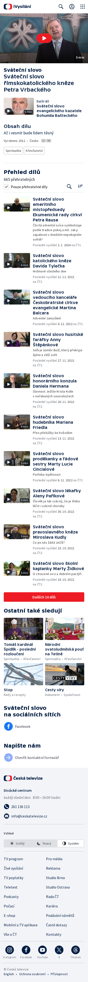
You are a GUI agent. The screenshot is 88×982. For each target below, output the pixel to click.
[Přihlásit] (71, 6)
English (9, 974)
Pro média (54, 858)
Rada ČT (52, 896)
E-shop (9, 915)
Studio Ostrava (58, 887)
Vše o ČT (10, 934)
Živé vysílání (13, 868)
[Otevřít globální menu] (82, 6)
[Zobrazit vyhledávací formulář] (61, 6)
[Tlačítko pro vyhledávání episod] (69, 186)
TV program (13, 858)
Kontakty (53, 934)
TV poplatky (13, 877)
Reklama (53, 868)
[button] (44, 38)
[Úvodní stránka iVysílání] (17, 6)
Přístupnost (59, 974)
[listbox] (44, 843)
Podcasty (11, 896)
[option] (17, 843)
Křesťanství (34, 150)
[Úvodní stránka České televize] (23, 778)
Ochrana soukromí (32, 974)
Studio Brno (55, 877)
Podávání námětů (60, 915)
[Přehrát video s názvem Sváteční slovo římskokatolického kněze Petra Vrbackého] (44, 38)
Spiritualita (13, 150)
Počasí (9, 906)
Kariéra (52, 906)
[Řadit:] (80, 186)
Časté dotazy (56, 925)
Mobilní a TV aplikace (21, 925)
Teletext (11, 887)
